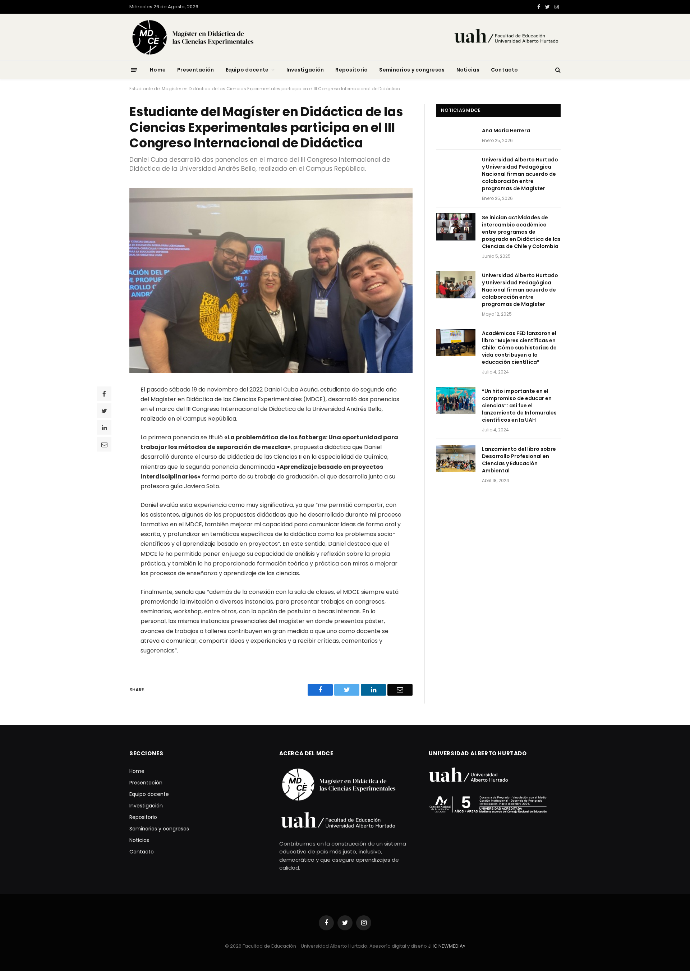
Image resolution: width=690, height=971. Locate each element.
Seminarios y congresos (412, 69)
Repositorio (351, 69)
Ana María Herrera (506, 130)
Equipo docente (247, 69)
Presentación (195, 69)
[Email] (104, 444)
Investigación (305, 69)
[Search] (557, 70)
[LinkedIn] (104, 427)
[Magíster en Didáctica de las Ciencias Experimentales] (227, 37)
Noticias (467, 69)
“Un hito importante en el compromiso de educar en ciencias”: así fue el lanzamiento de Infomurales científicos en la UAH (519, 405)
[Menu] (134, 69)
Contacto (504, 69)
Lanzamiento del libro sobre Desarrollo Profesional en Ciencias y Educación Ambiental (519, 459)
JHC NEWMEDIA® (446, 946)
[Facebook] (104, 393)
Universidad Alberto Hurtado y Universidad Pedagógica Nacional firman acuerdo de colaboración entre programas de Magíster (520, 174)
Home (158, 69)
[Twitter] (104, 410)
